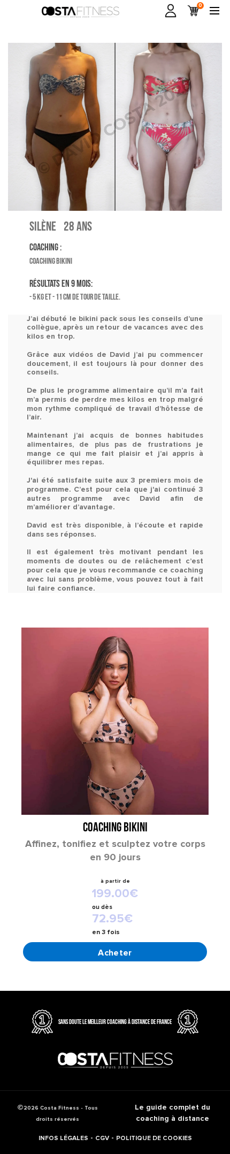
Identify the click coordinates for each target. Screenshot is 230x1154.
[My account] (170, 10)
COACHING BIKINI (115, 828)
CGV (102, 1138)
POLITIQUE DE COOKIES (154, 1138)
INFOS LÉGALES (63, 1138)
